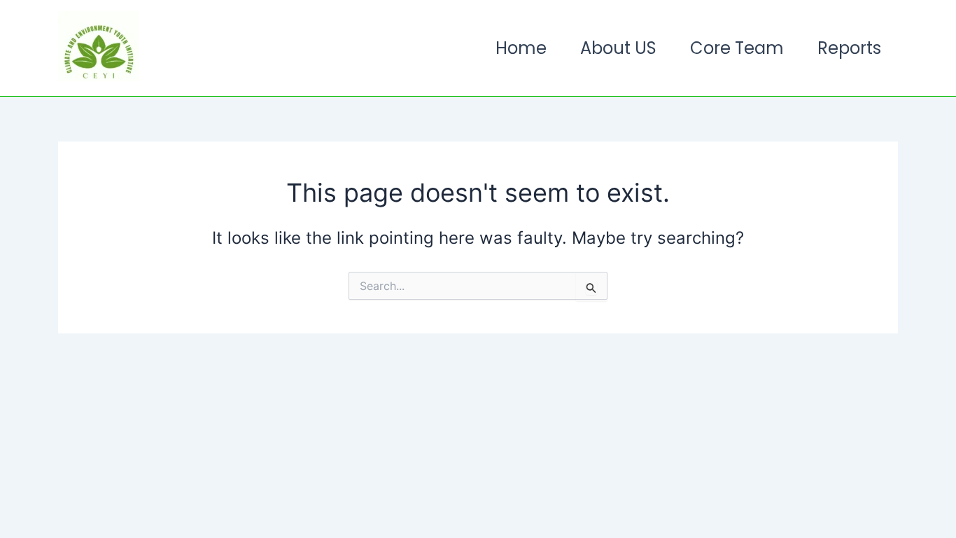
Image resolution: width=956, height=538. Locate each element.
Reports (849, 48)
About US (618, 48)
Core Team (737, 48)
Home (521, 48)
